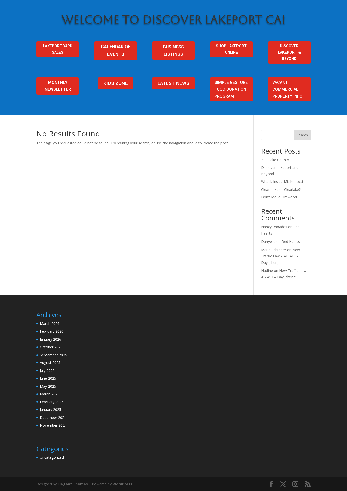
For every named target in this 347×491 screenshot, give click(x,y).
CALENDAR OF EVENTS (115, 50)
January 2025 (50, 409)
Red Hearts (291, 241)
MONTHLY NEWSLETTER (58, 86)
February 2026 (52, 331)
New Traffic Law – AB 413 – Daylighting (280, 256)
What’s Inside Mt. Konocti (282, 181)
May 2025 (48, 386)
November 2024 (53, 425)
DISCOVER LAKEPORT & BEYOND (289, 52)
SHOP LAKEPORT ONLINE (231, 49)
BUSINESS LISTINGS (173, 50)
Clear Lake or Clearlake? (281, 189)
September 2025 (53, 354)
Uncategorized (52, 457)
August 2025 (50, 362)
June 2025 (48, 378)
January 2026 (50, 339)
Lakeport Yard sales (57, 49)
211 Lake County (275, 159)
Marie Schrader (273, 249)
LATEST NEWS (173, 83)
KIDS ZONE (115, 83)
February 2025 (52, 401)
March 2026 (49, 323)
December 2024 (53, 417)
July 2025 (47, 370)
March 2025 (49, 394)
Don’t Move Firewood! (279, 197)
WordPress (122, 484)
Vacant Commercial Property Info (287, 89)
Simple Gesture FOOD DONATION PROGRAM (231, 89)
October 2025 (51, 347)
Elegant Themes (73, 484)
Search (302, 135)
